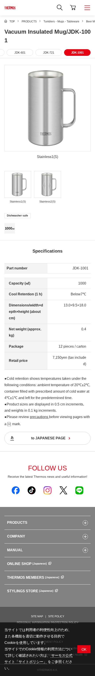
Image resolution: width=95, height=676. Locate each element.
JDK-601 (19, 52)
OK (84, 649)
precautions (39, 417)
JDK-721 (48, 52)
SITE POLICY (56, 616)
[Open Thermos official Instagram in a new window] (47, 490)
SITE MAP (37, 616)
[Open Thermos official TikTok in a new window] (32, 490)
